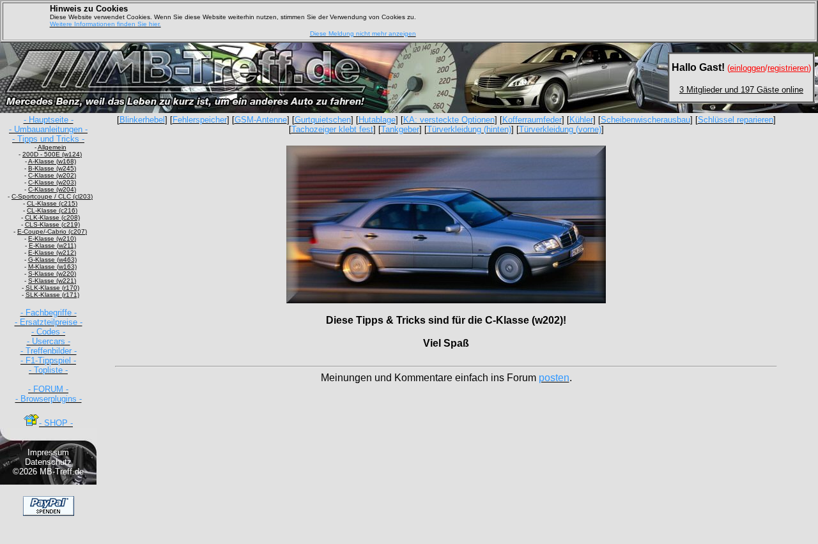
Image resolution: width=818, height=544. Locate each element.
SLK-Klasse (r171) (52, 294)
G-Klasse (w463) (52, 259)
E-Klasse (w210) (52, 238)
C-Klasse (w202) (52, 175)
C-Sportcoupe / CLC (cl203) (52, 196)
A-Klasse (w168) (52, 161)
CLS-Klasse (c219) (52, 224)
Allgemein (52, 147)
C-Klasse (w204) (52, 189)
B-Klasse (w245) (52, 168)
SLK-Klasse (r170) (52, 287)
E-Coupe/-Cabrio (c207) (52, 231)
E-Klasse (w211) (52, 245)
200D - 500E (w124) (52, 154)
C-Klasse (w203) (52, 182)
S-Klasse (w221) (52, 280)
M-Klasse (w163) (52, 266)
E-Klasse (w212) (52, 252)
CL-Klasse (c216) (52, 210)
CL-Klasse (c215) (52, 203)
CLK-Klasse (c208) (52, 217)
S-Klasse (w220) (52, 273)
